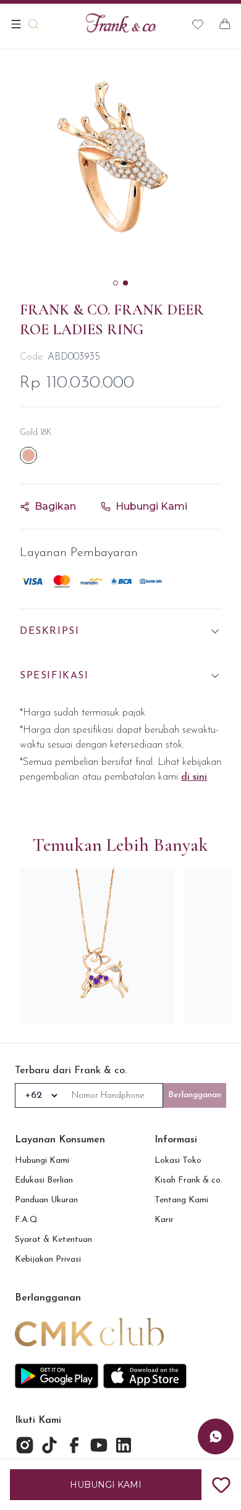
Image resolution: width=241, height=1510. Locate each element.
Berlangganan (194, 1095)
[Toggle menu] (16, 24)
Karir (164, 1220)
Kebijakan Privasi (48, 1259)
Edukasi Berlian (44, 1180)
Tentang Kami (181, 1200)
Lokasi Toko (177, 1160)
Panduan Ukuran (46, 1200)
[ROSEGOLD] (28, 455)
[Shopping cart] (225, 24)
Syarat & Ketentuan (53, 1239)
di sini (194, 777)
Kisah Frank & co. (188, 1180)
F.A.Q (26, 1220)
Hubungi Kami (42, 1160)
